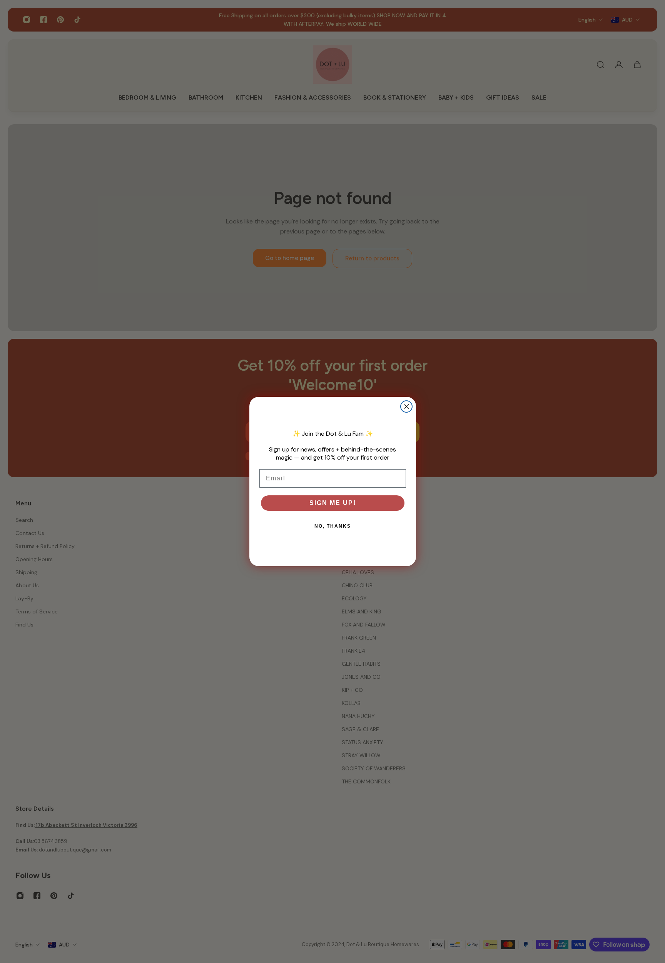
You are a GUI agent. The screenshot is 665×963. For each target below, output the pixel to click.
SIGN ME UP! (332, 503)
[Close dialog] (406, 406)
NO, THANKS (332, 526)
